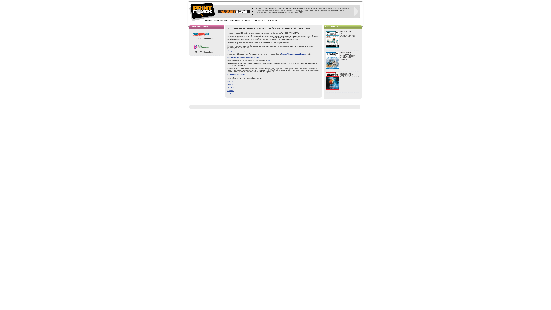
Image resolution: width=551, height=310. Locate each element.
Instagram (230, 87)
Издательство (221, 20)
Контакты (272, 20)
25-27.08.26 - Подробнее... (203, 39)
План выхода (259, 20)
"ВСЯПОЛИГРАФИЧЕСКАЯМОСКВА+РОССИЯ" (348, 34)
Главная (208, 20)
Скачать (246, 20)
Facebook (230, 91)
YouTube (230, 94)
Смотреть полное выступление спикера (242, 51)
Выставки (235, 20)
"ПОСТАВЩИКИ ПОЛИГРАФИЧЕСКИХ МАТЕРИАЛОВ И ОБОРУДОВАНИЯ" (348, 56)
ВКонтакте (231, 81)
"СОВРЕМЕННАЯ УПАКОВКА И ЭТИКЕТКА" (349, 75)
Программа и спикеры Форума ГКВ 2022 (243, 57)
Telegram (230, 84)
